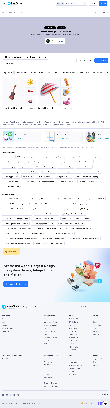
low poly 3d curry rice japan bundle (18, 204)
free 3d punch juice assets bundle (50, 229)
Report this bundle (101, 12)
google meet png (67, 167)
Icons (46, 334)
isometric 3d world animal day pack (50, 243)
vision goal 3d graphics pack (54, 239)
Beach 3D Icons (21, 73)
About (4, 322)
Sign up (103, 3)
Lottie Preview (73, 344)
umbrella (37, 147)
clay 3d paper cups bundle (44, 224)
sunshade (32, 147)
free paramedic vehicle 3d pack (71, 224)
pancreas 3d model (93, 172)
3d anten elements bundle (50, 199)
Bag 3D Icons (7, 73)
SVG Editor (72, 325)
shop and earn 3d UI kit (40, 234)
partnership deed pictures (70, 172)
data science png (12, 172)
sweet (82, 147)
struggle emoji (75, 157)
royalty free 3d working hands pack (18, 243)
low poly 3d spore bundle (64, 234)
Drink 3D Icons (52, 73)
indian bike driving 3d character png (41, 182)
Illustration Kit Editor (75, 319)
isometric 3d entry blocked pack (79, 209)
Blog (3, 319)
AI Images (47, 328)
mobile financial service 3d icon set (76, 219)
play (86, 147)
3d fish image (49, 172)
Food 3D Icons (84, 73)
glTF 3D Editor (73, 322)
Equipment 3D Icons (68, 73)
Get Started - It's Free (16, 284)
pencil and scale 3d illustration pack (18, 229)
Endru (10, 12)
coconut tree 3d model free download (78, 162)
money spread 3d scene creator (17, 224)
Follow (60, 41)
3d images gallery (25, 157)
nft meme (9, 157)
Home (4, 12)
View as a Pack (10, 63)
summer (12, 147)
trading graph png (12, 177)
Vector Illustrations (50, 325)
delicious (58, 147)
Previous (5, 136)
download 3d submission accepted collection (21, 239)
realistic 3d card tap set (74, 199)
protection (44, 147)
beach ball (64, 147)
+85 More (91, 147)
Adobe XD (96, 334)
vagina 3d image (64, 177)
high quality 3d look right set (74, 214)
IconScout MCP (73, 341)
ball (69, 147)
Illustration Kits (49, 331)
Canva (95, 322)
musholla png (34, 162)
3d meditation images (46, 167)
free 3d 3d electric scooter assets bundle (20, 199)
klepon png (43, 157)
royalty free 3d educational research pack (46, 209)
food (53, 147)
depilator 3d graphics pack (80, 204)
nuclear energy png (67, 182)
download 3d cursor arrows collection (50, 204)
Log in (93, 3)
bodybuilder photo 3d (13, 187)
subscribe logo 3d (93, 157)
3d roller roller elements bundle (80, 229)
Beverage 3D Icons (37, 73)
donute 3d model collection (15, 209)
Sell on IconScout (8, 328)
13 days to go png (87, 182)
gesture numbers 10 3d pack (47, 214)
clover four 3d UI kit (97, 199)
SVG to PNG (72, 331)
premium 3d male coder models (46, 219)
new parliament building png (87, 177)
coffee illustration (45, 177)
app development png (13, 182)
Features (5, 325)
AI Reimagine (73, 334)
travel (72, 147)
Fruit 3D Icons (97, 73)
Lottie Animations (50, 322)
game (17, 147)
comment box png (52, 162)
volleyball (77, 147)
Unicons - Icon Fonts (51, 338)
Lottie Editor (72, 328)
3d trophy (28, 177)
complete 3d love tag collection (17, 219)
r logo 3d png (58, 157)
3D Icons (47, 319)
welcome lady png (31, 172)
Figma (95, 319)
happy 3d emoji (85, 167)
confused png (10, 167)
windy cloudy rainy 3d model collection (85, 239)
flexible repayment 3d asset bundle (18, 214)
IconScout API (73, 338)
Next (104, 136)
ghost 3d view (27, 167)
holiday (50, 147)
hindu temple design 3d (14, 162)
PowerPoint (97, 325)
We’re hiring (6, 331)
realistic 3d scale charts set (15, 234)
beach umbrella (24, 147)
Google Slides (97, 328)
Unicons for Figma (99, 331)
